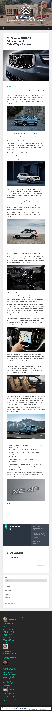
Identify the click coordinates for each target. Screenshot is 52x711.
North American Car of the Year (36, 99)
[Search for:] (26, 580)
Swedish (36, 537)
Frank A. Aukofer (13, 86)
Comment (40, 566)
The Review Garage (26, 17)
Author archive (10, 529)
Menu (3, 28)
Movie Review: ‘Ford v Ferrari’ (9, 697)
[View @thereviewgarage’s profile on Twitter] (22, 617)
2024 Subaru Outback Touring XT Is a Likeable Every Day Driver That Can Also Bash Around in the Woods (9, 632)
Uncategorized (42, 529)
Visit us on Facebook (10, 603)
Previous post (37, 541)
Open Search (48, 28)
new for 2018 (43, 535)
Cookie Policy (25, 708)
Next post (36, 543)
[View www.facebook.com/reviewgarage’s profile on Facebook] (20, 617)
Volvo (35, 531)
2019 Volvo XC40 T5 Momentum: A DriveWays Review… (20, 41)
